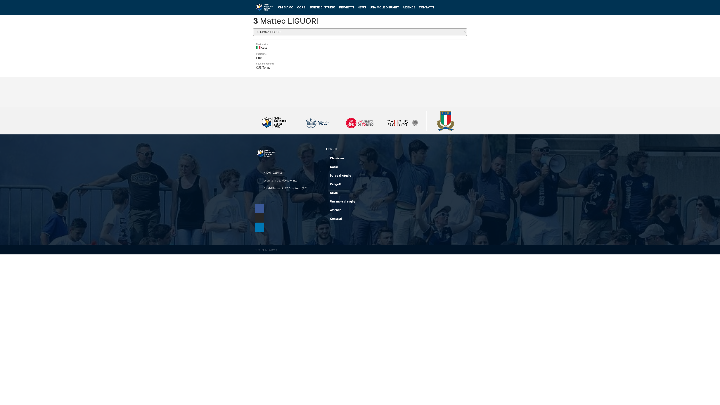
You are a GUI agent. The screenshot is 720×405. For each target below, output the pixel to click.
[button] (466, 7)
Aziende (409, 7)
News (362, 7)
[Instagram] (259, 218)
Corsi (301, 7)
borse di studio (322, 7)
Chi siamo (285, 7)
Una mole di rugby (384, 7)
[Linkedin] (259, 227)
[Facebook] (259, 208)
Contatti (426, 7)
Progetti (346, 7)
